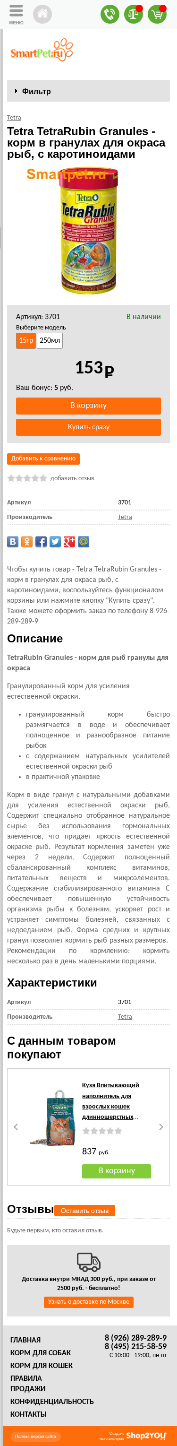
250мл (50, 341)
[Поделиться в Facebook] (41, 541)
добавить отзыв (72, 478)
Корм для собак (40, 1353)
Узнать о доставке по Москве (88, 1302)
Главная (25, 1340)
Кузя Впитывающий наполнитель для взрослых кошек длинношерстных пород (110, 1107)
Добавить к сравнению (43, 458)
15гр (26, 341)
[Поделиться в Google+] (69, 541)
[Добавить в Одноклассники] (27, 541)
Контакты (28, 1415)
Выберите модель (41, 327)
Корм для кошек (41, 1366)
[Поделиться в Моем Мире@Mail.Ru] (83, 541)
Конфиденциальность (52, 1402)
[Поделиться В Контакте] (12, 541)
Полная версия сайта (35, 1436)
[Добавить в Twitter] (55, 541)
